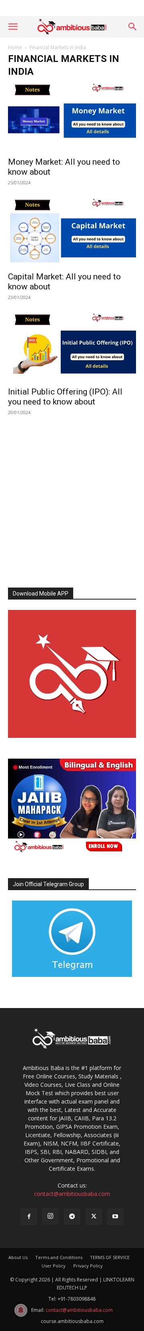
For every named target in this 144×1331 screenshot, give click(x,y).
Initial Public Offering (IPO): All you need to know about (65, 396)
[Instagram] (50, 1216)
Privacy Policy (88, 1266)
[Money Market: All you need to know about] (72, 118)
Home (15, 47)
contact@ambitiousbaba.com (72, 1194)
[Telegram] (72, 1217)
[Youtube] (115, 1217)
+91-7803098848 (77, 1298)
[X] (94, 1217)
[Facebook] (29, 1217)
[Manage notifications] (20, 1310)
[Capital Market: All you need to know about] (72, 233)
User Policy (54, 1266)
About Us (18, 1257)
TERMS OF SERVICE (110, 1257)
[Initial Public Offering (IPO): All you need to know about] (72, 347)
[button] (13, 27)
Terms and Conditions (58, 1257)
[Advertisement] (72, 500)
